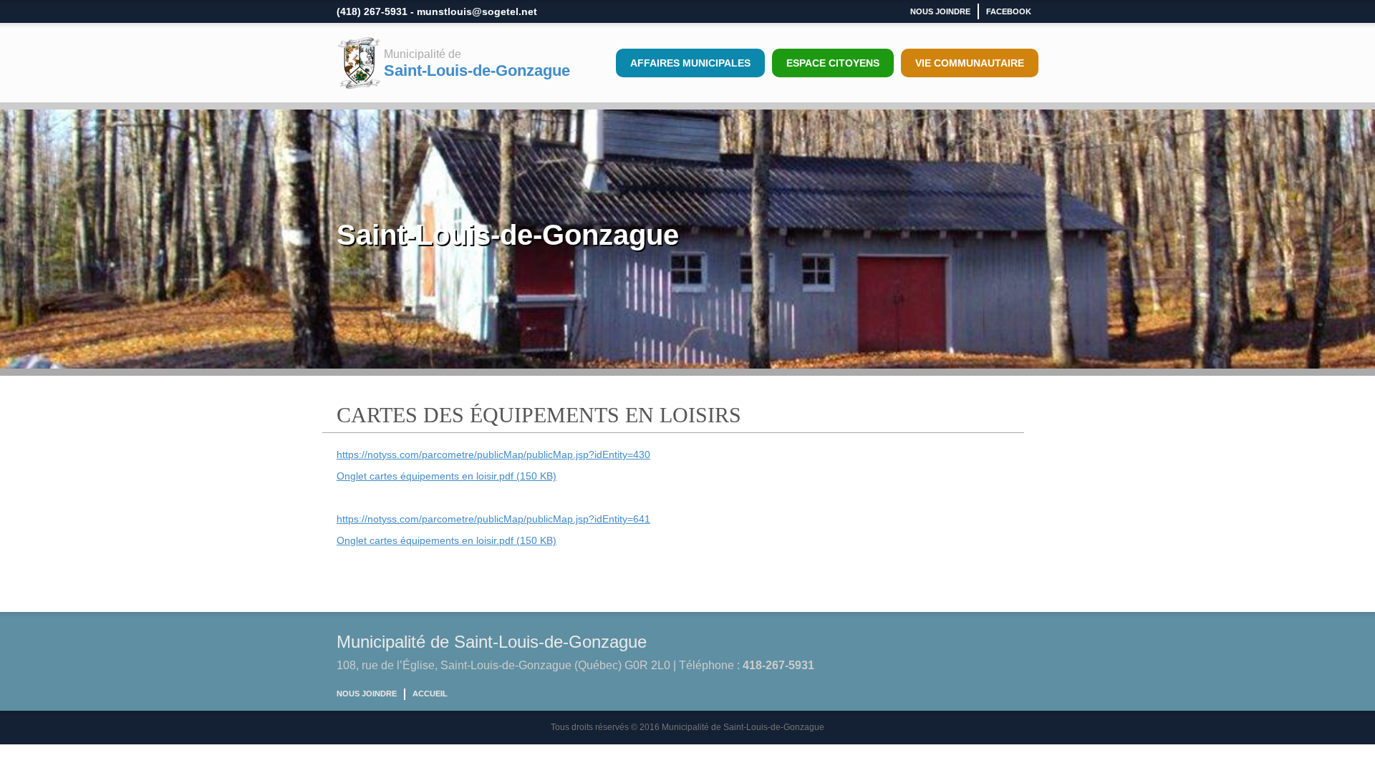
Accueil (430, 693)
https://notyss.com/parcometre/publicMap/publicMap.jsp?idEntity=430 (493, 454)
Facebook (1008, 11)
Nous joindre (940, 11)
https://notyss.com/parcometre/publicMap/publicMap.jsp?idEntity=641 (493, 519)
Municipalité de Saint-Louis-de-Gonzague (492, 641)
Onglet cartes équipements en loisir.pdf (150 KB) (446, 476)
